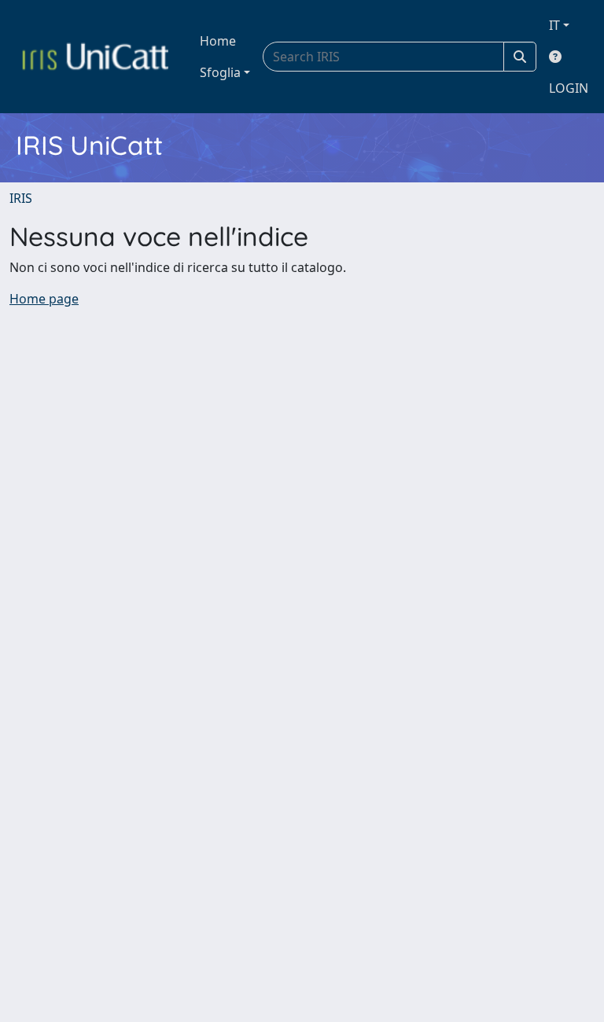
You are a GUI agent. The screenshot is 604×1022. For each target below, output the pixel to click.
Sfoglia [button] (220, 72)
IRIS (20, 198)
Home (218, 41)
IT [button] (554, 25)
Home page (44, 298)
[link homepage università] (95, 56)
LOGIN (568, 88)
